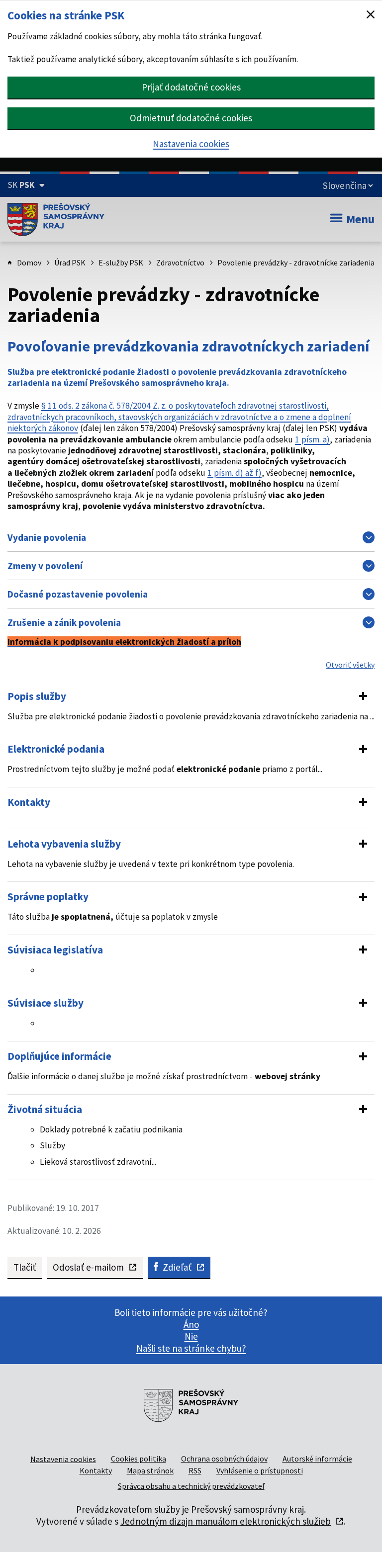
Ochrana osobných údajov (224, 1459)
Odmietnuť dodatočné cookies (191, 118)
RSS (195, 1470)
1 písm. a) (312, 439)
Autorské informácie (317, 1459)
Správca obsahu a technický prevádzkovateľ (191, 1486)
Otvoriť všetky (350, 665)
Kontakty (96, 1470)
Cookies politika (138, 1459)
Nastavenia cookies (191, 144)
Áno (191, 1324)
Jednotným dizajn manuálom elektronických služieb (225, 1521)
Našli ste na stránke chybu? (191, 1348)
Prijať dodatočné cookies (191, 87)
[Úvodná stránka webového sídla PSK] (55, 219)
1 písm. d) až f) (234, 472)
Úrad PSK (70, 262)
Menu (360, 219)
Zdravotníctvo (180, 262)
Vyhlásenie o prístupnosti (259, 1470)
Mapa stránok (150, 1470)
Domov (29, 262)
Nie (191, 1336)
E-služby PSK (120, 262)
